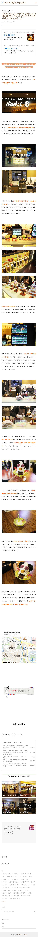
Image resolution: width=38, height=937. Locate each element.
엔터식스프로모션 (7, 874)
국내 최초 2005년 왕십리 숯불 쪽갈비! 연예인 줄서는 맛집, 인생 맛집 (19, 52)
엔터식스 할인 (6, 879)
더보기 (3, 901)
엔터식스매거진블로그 (20, 893)
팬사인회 (5, 898)
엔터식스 (5, 882)
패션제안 (5, 885)
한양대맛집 (32, 885)
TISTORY (19, 934)
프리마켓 (15, 879)
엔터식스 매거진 (14, 885)
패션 (30, 893)
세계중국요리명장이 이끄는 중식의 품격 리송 (13, 38)
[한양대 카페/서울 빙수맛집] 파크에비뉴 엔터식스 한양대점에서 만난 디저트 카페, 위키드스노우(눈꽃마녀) (15, 747)
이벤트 (32, 876)
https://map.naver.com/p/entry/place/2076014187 (17, 32)
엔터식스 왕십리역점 (15, 898)
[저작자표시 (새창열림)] (22, 734)
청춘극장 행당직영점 (11, 48)
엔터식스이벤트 (14, 882)
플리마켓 (24, 885)
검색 (34, 911)
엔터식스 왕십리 (7, 893)
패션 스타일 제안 (12, 876)
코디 (4, 876)
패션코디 (15, 887)
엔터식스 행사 (6, 890)
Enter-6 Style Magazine (12, 826)
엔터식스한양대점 (18, 890)
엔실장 (17, 874)
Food (11, 742)
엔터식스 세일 (23, 876)
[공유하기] (9, 734)
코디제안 (27, 890)
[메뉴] (36, 3)
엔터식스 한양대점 (26, 874)
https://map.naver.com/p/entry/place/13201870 (17, 45)
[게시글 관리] (11, 734)
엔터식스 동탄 (6, 887)
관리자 (25, 934)
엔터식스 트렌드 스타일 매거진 (12, 829)
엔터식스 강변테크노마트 (28, 882)
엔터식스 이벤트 (24, 879)
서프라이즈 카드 (26, 896)
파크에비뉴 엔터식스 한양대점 (11, 896)
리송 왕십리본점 (9, 35)
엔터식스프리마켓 (25, 887)
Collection (6, 742)
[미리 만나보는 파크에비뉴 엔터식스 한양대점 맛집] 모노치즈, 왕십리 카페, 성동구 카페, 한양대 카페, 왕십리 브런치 (15, 765)
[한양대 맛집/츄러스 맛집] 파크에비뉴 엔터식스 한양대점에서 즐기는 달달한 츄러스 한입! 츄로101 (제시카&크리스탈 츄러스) (15, 752)
